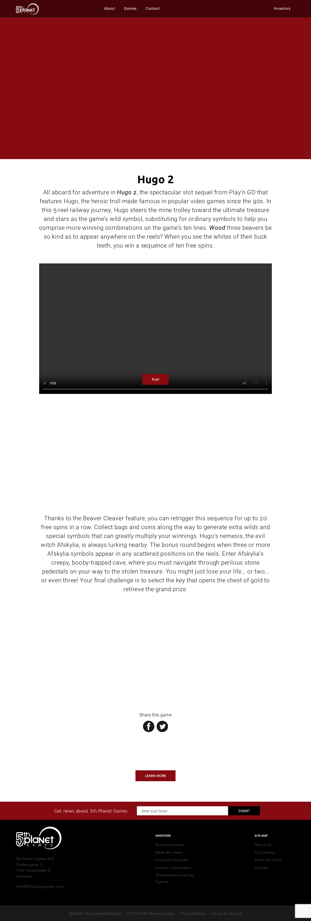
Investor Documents (173, 867)
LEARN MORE (155, 776)
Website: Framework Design (95, 913)
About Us (263, 844)
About (109, 8)
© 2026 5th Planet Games (151, 913)
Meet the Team (268, 860)
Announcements (170, 844)
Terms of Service (226, 913)
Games (130, 8)
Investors (282, 8)
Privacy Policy (192, 913)
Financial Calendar (172, 860)
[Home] (38, 838)
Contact (153, 8)
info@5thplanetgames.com (39, 886)
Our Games (265, 852)
